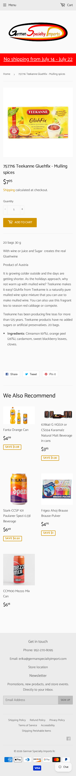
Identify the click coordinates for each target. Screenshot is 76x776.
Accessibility (48, 725)
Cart (69, 5)
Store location (38, 667)
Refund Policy (37, 720)
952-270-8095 (43, 650)
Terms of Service (27, 725)
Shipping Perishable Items (36, 731)
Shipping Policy (17, 720)
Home (6, 74)
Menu (12, 5)
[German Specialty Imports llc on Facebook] (68, 739)
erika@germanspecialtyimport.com (42, 659)
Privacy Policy (57, 720)
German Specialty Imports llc (39, 751)
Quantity (8, 201)
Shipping (9, 190)
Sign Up (65, 700)
